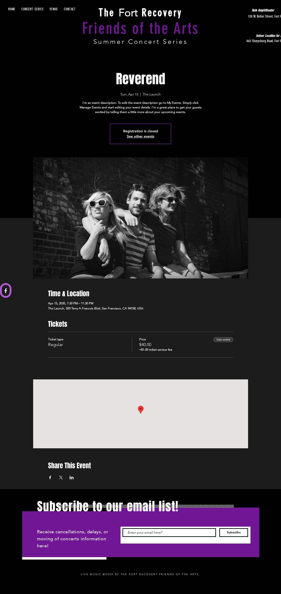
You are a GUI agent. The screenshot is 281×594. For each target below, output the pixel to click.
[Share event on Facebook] (50, 477)
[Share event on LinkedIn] (72, 477)
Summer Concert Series (140, 42)
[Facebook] (6, 291)
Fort (140, 12)
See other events (140, 136)
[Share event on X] (61, 477)
